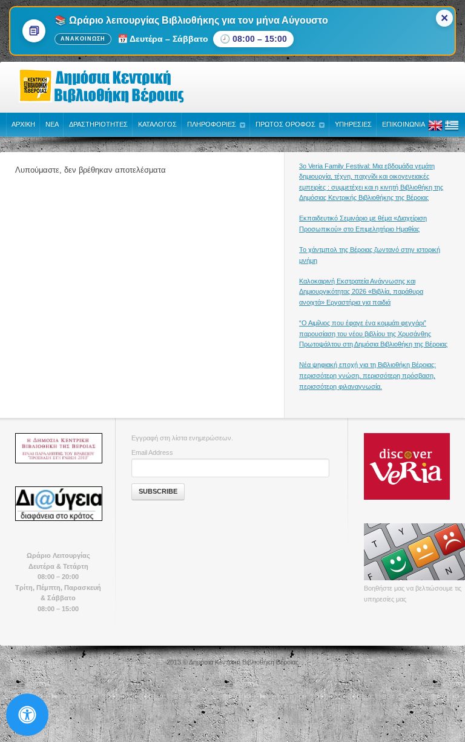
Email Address (152, 452)
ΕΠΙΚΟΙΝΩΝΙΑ (403, 124)
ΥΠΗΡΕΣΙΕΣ (353, 124)
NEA (52, 124)
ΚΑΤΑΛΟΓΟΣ (157, 124)
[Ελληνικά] (451, 130)
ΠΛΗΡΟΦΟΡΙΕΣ (211, 124)
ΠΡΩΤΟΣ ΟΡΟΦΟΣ (285, 124)
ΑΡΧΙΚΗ (23, 124)
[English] (435, 130)
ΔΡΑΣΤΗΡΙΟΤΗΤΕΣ (98, 124)
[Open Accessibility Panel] (27, 715)
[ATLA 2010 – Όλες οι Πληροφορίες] (58, 448)
